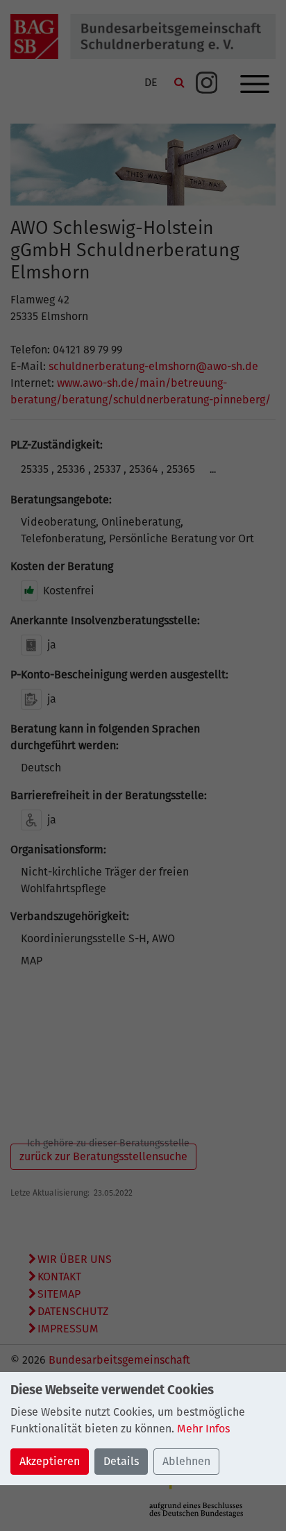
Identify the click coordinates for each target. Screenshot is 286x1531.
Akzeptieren (49, 1461)
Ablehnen (186, 1461)
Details (121, 1461)
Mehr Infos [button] (203, 1428)
